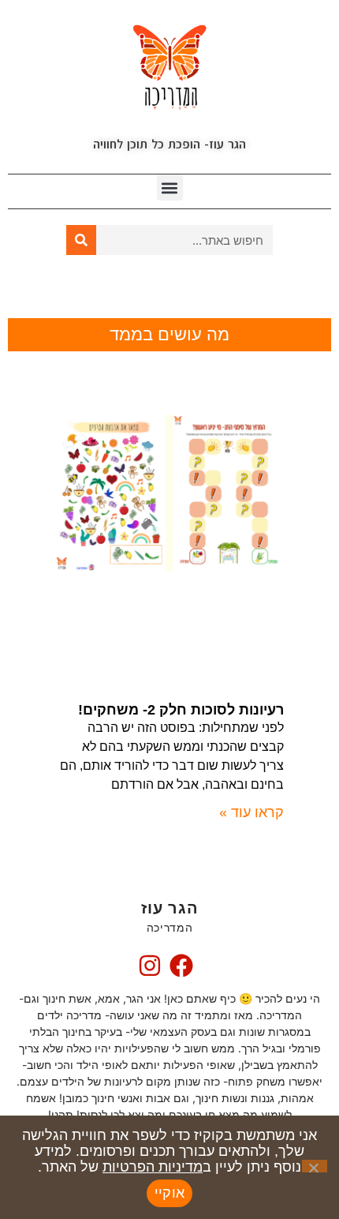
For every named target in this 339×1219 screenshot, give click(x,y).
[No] (314, 1166)
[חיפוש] (81, 240)
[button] (170, 187)
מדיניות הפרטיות (152, 1167)
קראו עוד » (251, 812)
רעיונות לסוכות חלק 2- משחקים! (181, 710)
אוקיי (169, 1193)
